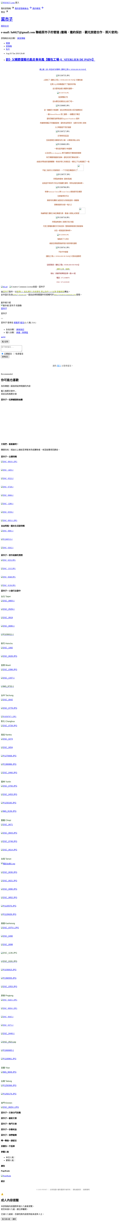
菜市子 (7, 19)
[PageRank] (6, 1176)
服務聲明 (86, 1189)
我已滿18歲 (6, 1219)
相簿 (8, 43)
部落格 (9, 46)
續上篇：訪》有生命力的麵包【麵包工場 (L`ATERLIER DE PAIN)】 (63, 69)
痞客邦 (17, 323)
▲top (3, 337)
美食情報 (21, 38)
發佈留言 (5, 357)
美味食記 (20, 330)
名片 (8, 49)
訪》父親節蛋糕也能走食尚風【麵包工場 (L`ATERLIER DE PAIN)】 (50, 59)
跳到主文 (5, 26)
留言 (22, 323)
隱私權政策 (77, 1189)
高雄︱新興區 (22, 332)
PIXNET (44, 1189)
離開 (14, 1219)
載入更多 (5, 342)
